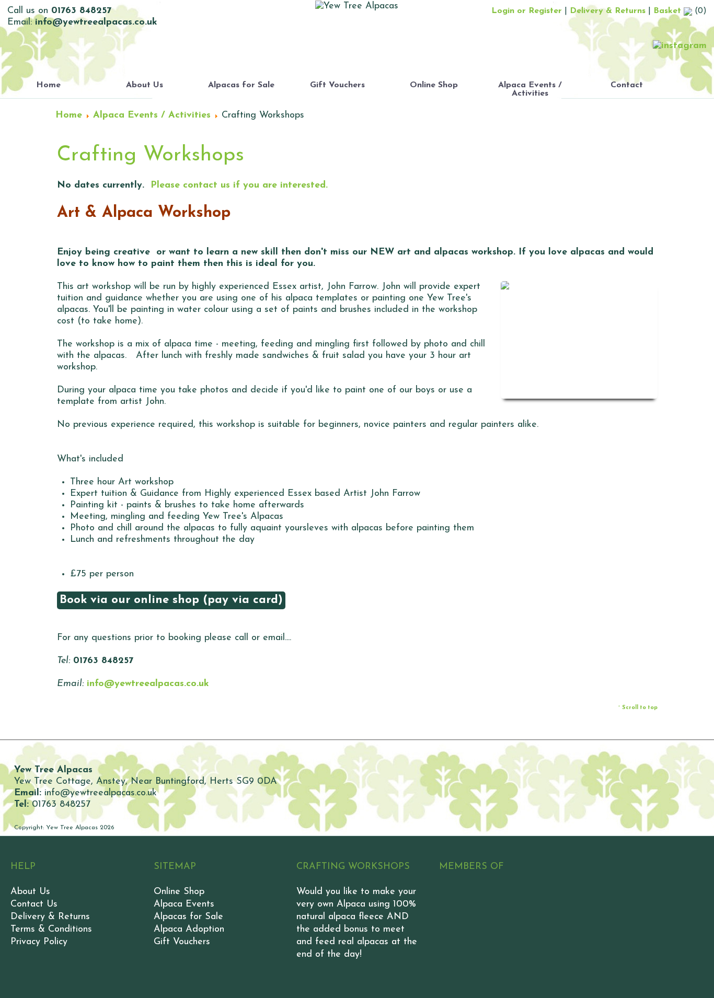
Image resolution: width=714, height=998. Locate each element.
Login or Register (526, 11)
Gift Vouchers (337, 85)
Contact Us (33, 904)
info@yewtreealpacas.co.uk (148, 684)
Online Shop (434, 85)
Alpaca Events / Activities (530, 89)
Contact (627, 85)
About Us (144, 85)
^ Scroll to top (638, 708)
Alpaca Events (184, 904)
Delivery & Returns (608, 11)
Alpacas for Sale (241, 85)
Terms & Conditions (51, 929)
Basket (668, 11)
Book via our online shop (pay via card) (171, 600)
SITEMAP (175, 867)
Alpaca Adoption (189, 929)
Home (48, 85)
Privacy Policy (38, 942)
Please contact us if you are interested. (239, 185)
